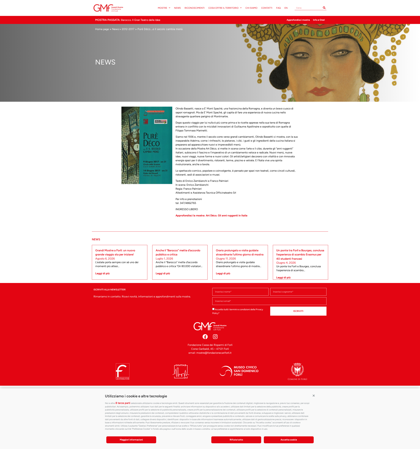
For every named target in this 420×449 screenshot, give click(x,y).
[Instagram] (215, 336)
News (177, 8)
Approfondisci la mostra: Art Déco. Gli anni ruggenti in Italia (211, 215)
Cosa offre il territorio (223, 8)
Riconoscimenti (195, 8)
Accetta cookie (289, 439)
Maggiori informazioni (131, 439)
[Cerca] (324, 8)
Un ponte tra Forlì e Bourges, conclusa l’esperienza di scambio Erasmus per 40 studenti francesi (300, 254)
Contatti (266, 8)
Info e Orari (319, 20)
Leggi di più (102, 273)
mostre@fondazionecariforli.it (213, 352)
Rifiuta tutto (236, 439)
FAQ (278, 8)
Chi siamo (251, 8)
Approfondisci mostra (298, 20)
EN (286, 8)
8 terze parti (123, 403)
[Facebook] (205, 336)
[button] (313, 395)
